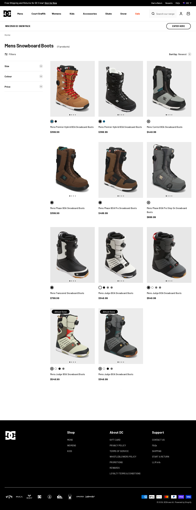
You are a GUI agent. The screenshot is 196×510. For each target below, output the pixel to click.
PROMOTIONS (116, 462)
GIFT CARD (115, 439)
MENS (70, 439)
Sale (137, 13)
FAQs (154, 445)
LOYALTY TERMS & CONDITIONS (125, 473)
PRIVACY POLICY (118, 445)
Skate (108, 13)
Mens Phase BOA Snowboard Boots (67, 208)
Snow (123, 13)
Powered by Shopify (183, 502)
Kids (72, 13)
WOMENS (71, 445)
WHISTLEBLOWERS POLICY (123, 456)
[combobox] (165, 13)
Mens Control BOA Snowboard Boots (165, 127)
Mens (20, 13)
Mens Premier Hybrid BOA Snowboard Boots (72, 127)
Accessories (90, 13)
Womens (56, 13)
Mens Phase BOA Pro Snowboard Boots (117, 208)
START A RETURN (160, 456)
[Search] (152, 13)
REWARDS (115, 468)
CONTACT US (158, 439)
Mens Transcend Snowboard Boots (67, 293)
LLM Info (156, 462)
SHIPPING (156, 451)
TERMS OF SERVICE (119, 451)
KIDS (69, 451)
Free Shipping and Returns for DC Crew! (31, 3)
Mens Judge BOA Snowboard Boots (115, 293)
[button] (21, 13)
